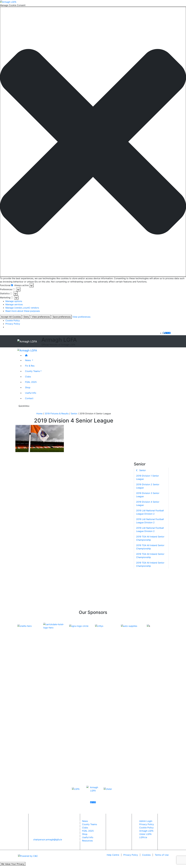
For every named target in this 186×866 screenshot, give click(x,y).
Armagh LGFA (146, 830)
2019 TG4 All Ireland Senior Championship (150, 538)
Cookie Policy (12, 320)
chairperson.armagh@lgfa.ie (47, 839)
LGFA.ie (143, 837)
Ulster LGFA (145, 834)
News (85, 821)
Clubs (28, 376)
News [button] (28, 360)
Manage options (13, 301)
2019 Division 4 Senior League (147, 503)
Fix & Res (29, 365)
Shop (27, 387)
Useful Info (30, 392)
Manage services (14, 304)
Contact (29, 398)
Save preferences (62, 316)
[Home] (96, 355)
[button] (93, 142)
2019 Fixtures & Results (57, 413)
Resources (87, 840)
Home (39, 413)
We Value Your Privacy (12, 864)
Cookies (146, 855)
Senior (74, 413)
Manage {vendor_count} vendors (22, 307)
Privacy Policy (12, 323)
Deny (26, 316)
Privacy (130, 855)
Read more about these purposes (22, 311)
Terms (162, 855)
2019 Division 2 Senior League (147, 486)
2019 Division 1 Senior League (147, 477)
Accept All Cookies (11, 316)
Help (113, 855)
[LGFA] (76, 788)
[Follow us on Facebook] (166, 333)
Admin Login (145, 821)
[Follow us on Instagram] (170, 333)
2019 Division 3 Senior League (147, 495)
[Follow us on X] (168, 333)
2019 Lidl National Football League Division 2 (150, 512)
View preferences (41, 316)
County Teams (32, 371)
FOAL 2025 (31, 382)
